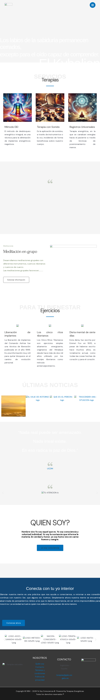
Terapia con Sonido (48, 127)
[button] (3, 493)
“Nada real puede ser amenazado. (50, 432)
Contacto (39, 667)
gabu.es (65, 678)
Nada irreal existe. (50, 441)
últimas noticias (50, 385)
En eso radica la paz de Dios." (50, 450)
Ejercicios (50, 310)
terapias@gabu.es (64, 675)
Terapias (50, 80)
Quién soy (39, 664)
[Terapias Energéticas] (8, 5)
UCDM (50, 468)
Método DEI (11, 127)
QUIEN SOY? (50, 523)
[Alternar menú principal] (92, 5)
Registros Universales (82, 127)
